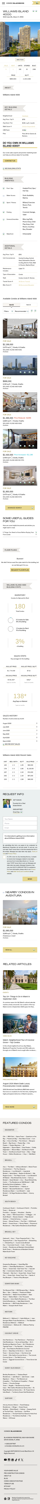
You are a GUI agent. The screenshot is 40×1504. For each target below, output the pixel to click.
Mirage (14, 1407)
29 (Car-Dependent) (28, 126)
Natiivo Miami (12, 1297)
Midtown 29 (17, 1325)
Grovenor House (13, 1353)
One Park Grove (8, 1340)
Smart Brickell (13, 1180)
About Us (7, 1476)
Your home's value (11, 1470)
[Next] (38, 39)
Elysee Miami (15, 1147)
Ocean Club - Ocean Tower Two (16, 1275)
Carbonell (6, 1238)
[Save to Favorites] (34, 11)
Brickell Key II (9, 1243)
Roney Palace (23, 1223)
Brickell (8, 1160)
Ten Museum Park (8, 1290)
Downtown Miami (12, 1283)
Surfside (9, 1398)
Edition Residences (14, 1154)
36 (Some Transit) (24, 281)
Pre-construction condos (14, 1473)
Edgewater (9, 1130)
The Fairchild (17, 1346)
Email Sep (16, 812)
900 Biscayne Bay (21, 1290)
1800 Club (10, 1136)
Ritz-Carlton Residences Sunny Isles (19, 1388)
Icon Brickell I (20, 1191)
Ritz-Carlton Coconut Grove (17, 1355)
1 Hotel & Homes (15, 1219)
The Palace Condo (19, 1175)
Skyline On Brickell (24, 1173)
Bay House (12, 1143)
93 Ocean (11, 1418)
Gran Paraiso (25, 1147)
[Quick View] (25, 336)
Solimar (22, 1409)
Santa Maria (12, 1173)
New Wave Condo (24, 1138)
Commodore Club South (14, 1271)
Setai (8, 1214)
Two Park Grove (19, 1340)
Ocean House (13, 1223)
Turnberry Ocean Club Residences (22, 1392)
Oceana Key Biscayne (10, 1264)
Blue (28, 1152)
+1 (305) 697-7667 (10, 1444)
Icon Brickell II (16, 1171)
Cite (4, 1136)
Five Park (23, 1221)
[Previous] (2, 39)
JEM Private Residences (19, 1303)
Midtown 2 (6, 1318)
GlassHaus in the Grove (16, 1351)
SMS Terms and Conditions (21, 871)
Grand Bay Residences (16, 1266)
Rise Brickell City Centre (18, 1178)
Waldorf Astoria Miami (19, 1294)
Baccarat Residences (15, 1189)
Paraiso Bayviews (14, 1145)
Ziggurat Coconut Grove (16, 1359)
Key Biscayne (10, 1258)
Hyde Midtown (24, 1318)
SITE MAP (7, 1486)
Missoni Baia (15, 1149)
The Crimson (22, 1141)
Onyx (24, 1154)
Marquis (14, 1292)
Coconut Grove (11, 1333)
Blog (6, 1478)
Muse (12, 1379)
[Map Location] (30, 336)
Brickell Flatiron (13, 1186)
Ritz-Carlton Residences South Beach (23, 1225)
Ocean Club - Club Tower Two (17, 1268)
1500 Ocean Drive (17, 1214)
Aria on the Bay (11, 1141)
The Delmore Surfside (18, 1416)
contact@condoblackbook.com (14, 1446)
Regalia (10, 1385)
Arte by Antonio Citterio (10, 1405)
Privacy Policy (12, 853)
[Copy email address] (21, 812)
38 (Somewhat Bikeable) (26, 285)
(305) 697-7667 (17, 809)
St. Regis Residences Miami (17, 1193)
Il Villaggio (28, 1214)
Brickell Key (10, 1232)
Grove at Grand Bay (21, 1342)
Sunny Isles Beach (12, 1368)
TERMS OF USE (9, 1483)
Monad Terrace (13, 1221)
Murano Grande (17, 1217)
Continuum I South (9, 1208)
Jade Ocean (25, 1377)
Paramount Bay (11, 1138)
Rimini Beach (13, 1409)
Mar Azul (13, 1273)
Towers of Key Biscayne (20, 1277)
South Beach (10, 1201)
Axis (4, 1167)
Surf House (18, 1411)
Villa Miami (31, 1154)
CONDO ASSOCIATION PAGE (13, 1481)
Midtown (8, 1312)
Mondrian (20, 1212)
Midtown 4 (14, 1318)
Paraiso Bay (21, 1143)
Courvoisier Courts (12, 1245)
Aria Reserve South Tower (16, 1152)
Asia (12, 1238)
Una (21, 1180)
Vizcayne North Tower (15, 1305)
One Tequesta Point (20, 1240)
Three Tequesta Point (22, 1238)
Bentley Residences (9, 1374)
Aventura (25, 116)
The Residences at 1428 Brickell (18, 1182)
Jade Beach (15, 1377)
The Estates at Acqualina (18, 1381)
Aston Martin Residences (18, 1299)
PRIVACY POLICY (9, 1489)
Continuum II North (22, 1208)
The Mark (10, 1167)
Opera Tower (19, 1136)
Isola (22, 1245)
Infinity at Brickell (21, 1167)
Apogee (13, 1212)
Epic (8, 1292)
